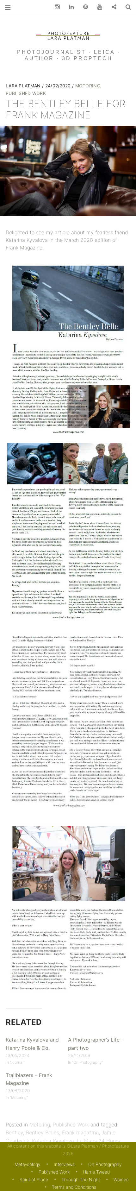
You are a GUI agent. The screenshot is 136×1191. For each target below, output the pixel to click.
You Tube (97, 7)
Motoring (87, 85)
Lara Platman (24, 85)
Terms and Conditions (74, 1187)
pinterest (83, 7)
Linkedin (69, 7)
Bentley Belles (42, 1132)
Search (126, 7)
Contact (111, 7)
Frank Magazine (24, 247)
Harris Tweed (96, 1172)
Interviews (64, 1164)
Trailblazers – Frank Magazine (29, 1079)
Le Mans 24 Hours (98, 1140)
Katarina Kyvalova (53, 1140)
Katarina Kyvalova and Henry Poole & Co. (32, 1044)
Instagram (54, 7)
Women (121, 1179)
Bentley (14, 1132)
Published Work (26, 93)
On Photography (104, 1164)
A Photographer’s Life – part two (96, 1044)
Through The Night (80, 1179)
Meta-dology (27, 1164)
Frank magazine (80, 1132)
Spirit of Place (34, 1179)
